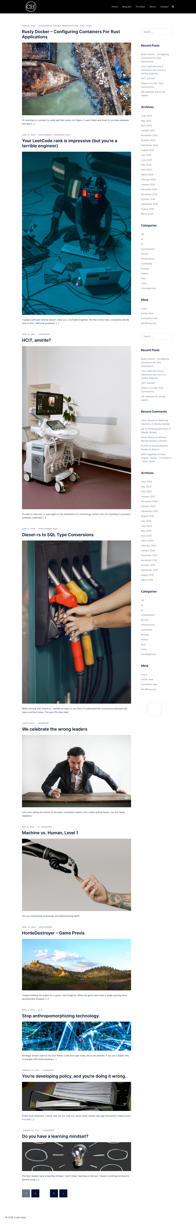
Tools (89, 26)
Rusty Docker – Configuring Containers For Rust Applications (71, 34)
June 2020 (146, 160)
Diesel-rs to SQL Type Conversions (58, 534)
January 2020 (148, 184)
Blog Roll (126, 6)
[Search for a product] (173, 7)
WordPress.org (148, 323)
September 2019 (149, 204)
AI (38, 827)
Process (145, 268)
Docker (57, 26)
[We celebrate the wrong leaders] (76, 771)
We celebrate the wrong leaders (54, 729)
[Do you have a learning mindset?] (76, 1156)
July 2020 (146, 155)
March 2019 (147, 213)
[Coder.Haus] (31, 6)
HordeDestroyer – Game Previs (53, 933)
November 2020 (149, 135)
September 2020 (149, 145)
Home (115, 6)
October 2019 (148, 199)
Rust (82, 26)
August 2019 (147, 209)
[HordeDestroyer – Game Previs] (76, 964)
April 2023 (146, 125)
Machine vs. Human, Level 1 (50, 832)
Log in (144, 308)
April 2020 (146, 169)
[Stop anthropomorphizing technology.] (76, 1036)
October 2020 (148, 140)
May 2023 (146, 120)
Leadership (59, 135)
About (153, 6)
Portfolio (140, 6)
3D (142, 234)
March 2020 (147, 174)
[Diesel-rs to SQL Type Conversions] (76, 621)
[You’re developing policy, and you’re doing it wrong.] (76, 1096)
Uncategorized (148, 288)
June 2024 (146, 115)
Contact (164, 6)
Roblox (144, 273)
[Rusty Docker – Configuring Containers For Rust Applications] (76, 78)
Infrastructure (70, 26)
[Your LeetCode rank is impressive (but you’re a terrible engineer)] (76, 233)
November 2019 (149, 194)
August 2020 (147, 150)
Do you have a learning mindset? (55, 1136)
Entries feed (147, 313)
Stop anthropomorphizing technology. (61, 1015)
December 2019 (149, 189)
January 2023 (148, 130)
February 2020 (148, 179)
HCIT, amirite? (36, 340)
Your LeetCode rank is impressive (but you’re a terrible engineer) (69, 143)
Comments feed (149, 318)
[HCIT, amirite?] (76, 427)
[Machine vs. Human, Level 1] (76, 874)
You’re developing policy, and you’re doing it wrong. (74, 1076)
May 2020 (146, 164)
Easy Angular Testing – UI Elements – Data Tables (156, 458)
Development (45, 26)
